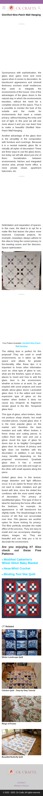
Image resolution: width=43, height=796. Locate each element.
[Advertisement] (21, 47)
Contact (21, 783)
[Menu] (4, 8)
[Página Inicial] (21, 8)
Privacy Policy (21, 786)
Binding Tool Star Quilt (19, 574)
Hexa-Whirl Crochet (17, 568)
